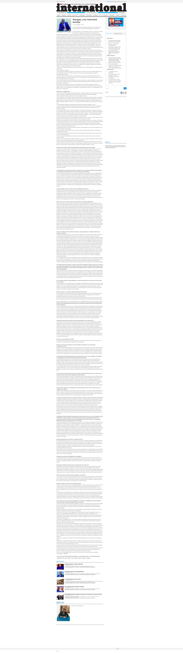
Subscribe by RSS (110, 1)
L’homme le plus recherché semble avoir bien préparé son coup (115, 82)
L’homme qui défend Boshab (115, 65)
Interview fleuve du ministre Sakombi (74, 564)
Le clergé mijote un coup (114, 79)
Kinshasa (79, 558)
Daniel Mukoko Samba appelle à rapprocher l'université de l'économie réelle (83, 594)
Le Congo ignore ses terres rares (73, 579)
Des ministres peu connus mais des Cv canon (114, 75)
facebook (121, 93)
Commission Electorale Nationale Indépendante (68, 556)
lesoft (66, 558)
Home (57, 651)
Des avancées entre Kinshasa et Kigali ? (74, 586)
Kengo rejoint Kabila (113, 64)
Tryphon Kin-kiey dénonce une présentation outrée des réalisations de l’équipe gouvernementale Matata (115, 59)
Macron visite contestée (114, 42)
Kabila (75, 558)
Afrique (69, 558)
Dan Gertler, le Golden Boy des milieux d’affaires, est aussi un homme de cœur (115, 48)
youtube (126, 93)
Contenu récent (118, 33)
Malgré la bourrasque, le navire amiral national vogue (115, 67)
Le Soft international (91, 8)
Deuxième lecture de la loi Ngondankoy (74, 571)
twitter (123, 93)
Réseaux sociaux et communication (113, 45)
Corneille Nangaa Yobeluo (84, 556)
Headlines (84, 558)
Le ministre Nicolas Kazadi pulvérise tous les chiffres (114, 41)
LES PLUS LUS (109, 33)
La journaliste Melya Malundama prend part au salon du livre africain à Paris (114, 52)
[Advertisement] (80, 636)
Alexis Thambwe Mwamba (95, 556)
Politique (88, 558)
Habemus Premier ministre (115, 62)
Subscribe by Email (121, 1)
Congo (72, 558)
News (63, 558)
